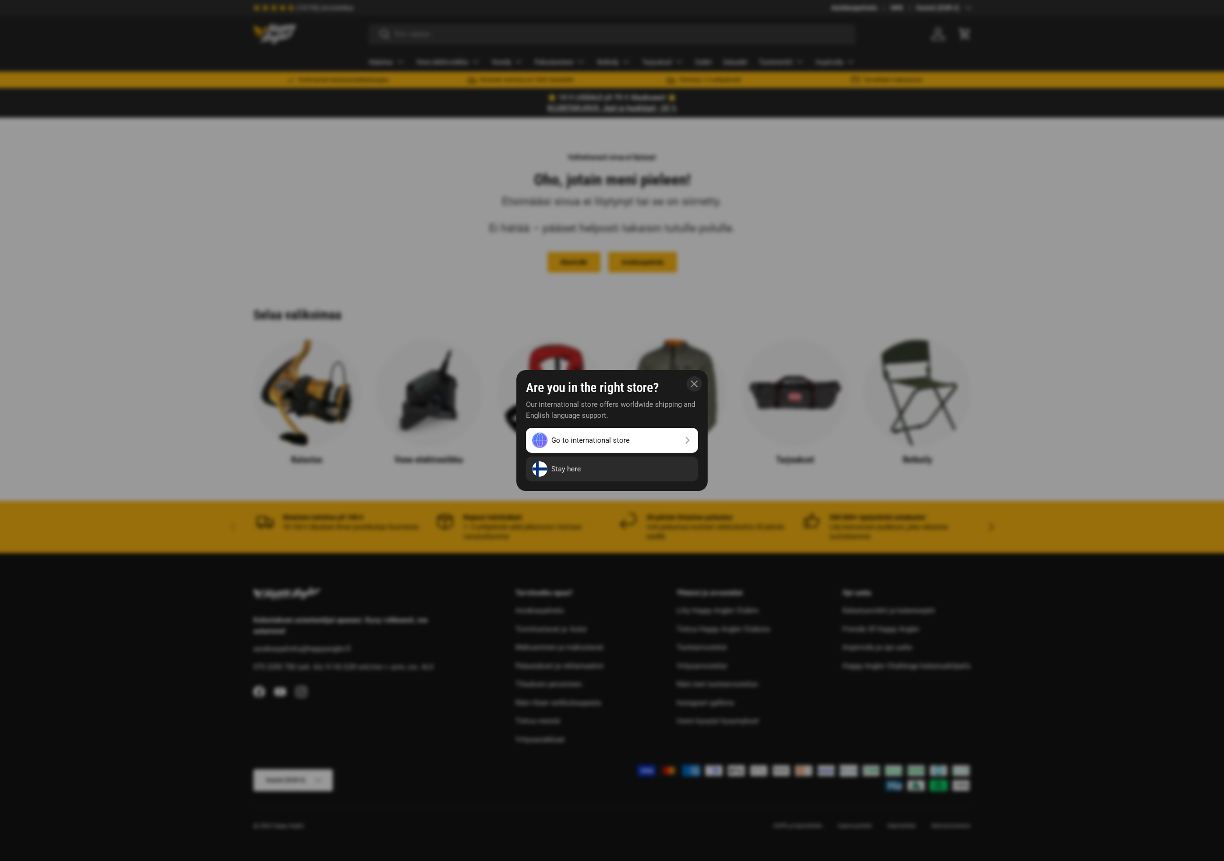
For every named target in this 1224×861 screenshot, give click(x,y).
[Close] (694, 384)
